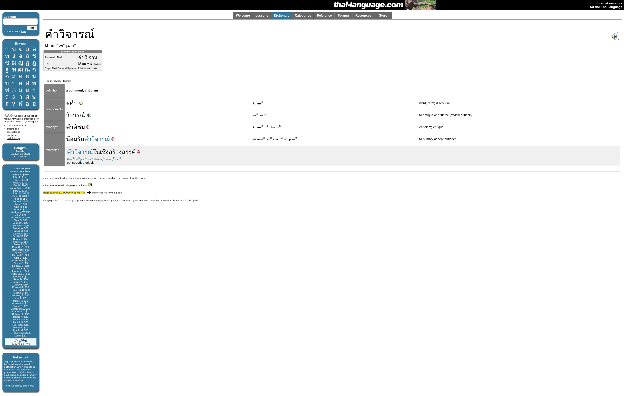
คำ (73, 103)
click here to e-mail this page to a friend (65, 185)
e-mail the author (16, 125)
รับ (80, 139)
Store (383, 15)
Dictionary (281, 15)
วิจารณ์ (75, 115)
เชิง (104, 152)
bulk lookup (13, 138)
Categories (303, 15)
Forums (344, 15)
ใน (96, 152)
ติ (75, 127)
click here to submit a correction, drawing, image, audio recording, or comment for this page (94, 178)
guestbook (13, 128)
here (30, 385)
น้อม (71, 139)
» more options (15, 31)
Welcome (243, 15)
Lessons (261, 15)
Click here (26, 377)
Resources (363, 15)
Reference (324, 15)
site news (12, 135)
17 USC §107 (190, 200)
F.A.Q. (9, 115)
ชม (81, 127)
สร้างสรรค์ (122, 152)
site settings (13, 132)
